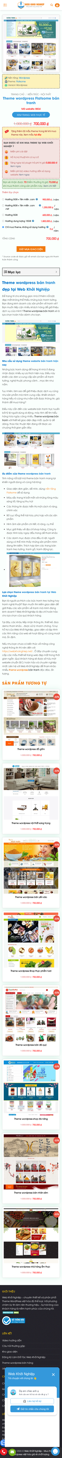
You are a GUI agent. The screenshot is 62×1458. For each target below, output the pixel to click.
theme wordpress (18, 669)
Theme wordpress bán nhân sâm (31, 1192)
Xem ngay (15, 166)
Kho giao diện (9, 1351)
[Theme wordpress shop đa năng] (31, 1088)
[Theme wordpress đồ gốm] (31, 718)
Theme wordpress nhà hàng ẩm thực (31, 1266)
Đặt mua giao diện (31, 249)
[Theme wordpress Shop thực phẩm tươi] (31, 940)
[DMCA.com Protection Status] (11, 1312)
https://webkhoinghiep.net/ (17, 651)
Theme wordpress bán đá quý (31, 1044)
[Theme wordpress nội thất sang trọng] (31, 792)
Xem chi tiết (49, 185)
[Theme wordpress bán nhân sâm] (31, 1161)
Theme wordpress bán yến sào (31, 897)
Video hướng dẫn (12, 1340)
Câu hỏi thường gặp (13, 1345)
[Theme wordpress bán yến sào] (31, 866)
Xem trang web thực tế (31, 114)
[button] (5, 5)
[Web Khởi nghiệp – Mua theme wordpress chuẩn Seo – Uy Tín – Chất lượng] (31, 5)
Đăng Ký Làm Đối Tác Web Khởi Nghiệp (23, 1357)
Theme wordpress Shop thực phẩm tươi (31, 970)
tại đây (37, 134)
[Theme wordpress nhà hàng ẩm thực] (31, 1235)
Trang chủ (17, 94)
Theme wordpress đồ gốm (31, 749)
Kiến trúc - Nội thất (39, 94)
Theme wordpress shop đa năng (31, 1118)
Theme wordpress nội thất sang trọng (31, 823)
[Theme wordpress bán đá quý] (31, 1014)
